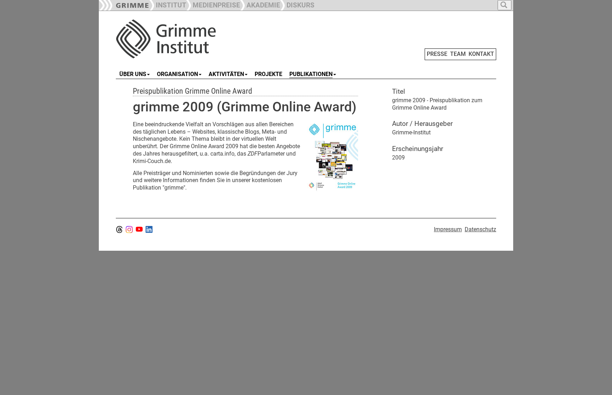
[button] (213, 4)
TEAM (458, 54)
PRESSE (437, 54)
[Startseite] (195, 39)
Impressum (448, 229)
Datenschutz (480, 229)
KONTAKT (481, 54)
